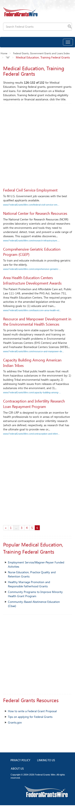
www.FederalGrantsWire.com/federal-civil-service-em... (31, 204)
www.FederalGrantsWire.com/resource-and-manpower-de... (33, 351)
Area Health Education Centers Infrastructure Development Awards (32, 280)
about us (17, 768)
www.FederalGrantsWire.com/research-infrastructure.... (31, 240)
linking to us (46, 760)
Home (4, 53)
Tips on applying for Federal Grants (30, 717)
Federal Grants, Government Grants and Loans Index (41, 53)
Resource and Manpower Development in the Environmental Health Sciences (37, 321)
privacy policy (20, 760)
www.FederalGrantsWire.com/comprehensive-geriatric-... (32, 269)
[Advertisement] (37, 143)
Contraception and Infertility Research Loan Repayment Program (34, 404)
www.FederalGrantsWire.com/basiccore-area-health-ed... (32, 310)
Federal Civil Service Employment (30, 190)
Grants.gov (15, 722)
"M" (8, 57)
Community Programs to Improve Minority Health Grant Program (35, 594)
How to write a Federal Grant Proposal (32, 711)
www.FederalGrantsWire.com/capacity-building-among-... (32, 392)
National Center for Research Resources (35, 213)
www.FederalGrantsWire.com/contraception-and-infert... (31, 433)
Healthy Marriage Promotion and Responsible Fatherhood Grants (29, 584)
